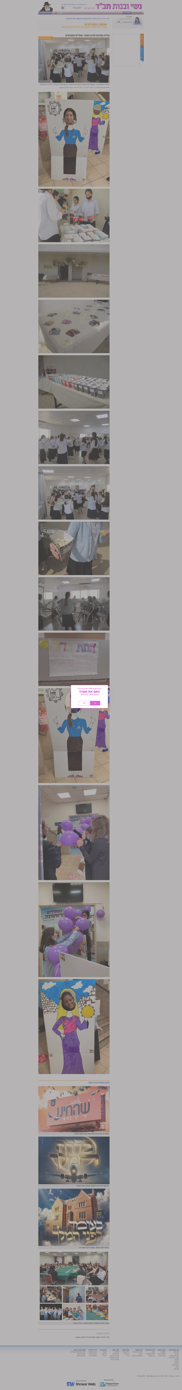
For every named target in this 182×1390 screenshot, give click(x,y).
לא (84, 703)
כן (95, 703)
